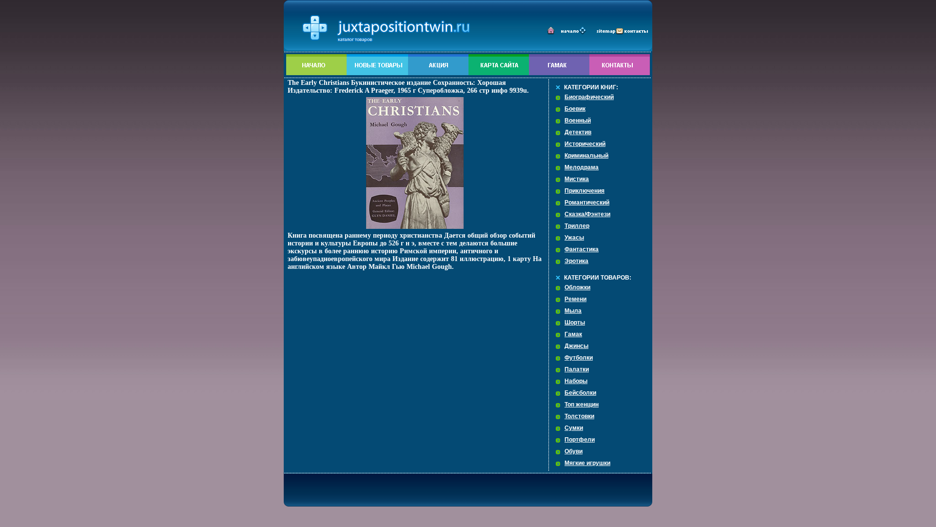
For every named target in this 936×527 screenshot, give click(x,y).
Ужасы (574, 237)
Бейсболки (580, 392)
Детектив (578, 132)
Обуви (574, 451)
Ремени (575, 299)
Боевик (575, 108)
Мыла (573, 310)
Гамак (573, 334)
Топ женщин (582, 404)
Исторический (585, 144)
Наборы (576, 381)
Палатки (577, 369)
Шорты (575, 322)
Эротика (576, 261)
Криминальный (586, 155)
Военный (578, 120)
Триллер (577, 226)
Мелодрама (582, 167)
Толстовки (579, 416)
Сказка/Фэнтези (587, 214)
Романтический (587, 202)
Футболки (579, 357)
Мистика (577, 179)
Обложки (577, 287)
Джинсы (576, 346)
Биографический (589, 97)
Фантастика (582, 249)
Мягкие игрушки (587, 463)
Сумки (574, 428)
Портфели (580, 439)
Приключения (584, 190)
